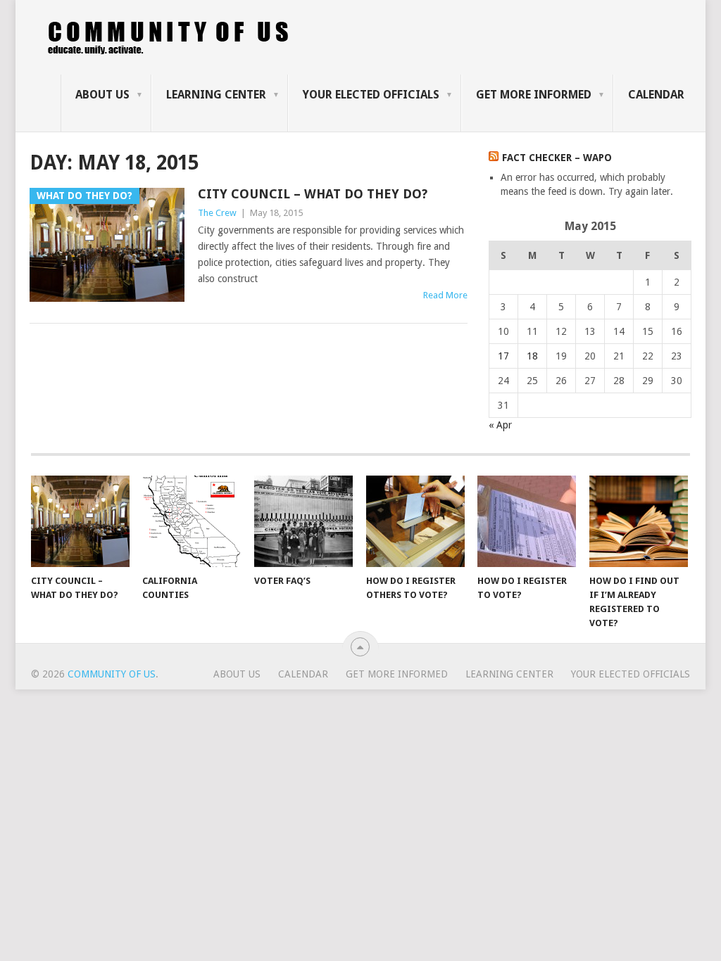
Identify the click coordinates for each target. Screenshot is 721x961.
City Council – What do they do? (312, 193)
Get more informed (533, 94)
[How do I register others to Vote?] (415, 521)
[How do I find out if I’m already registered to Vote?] (638, 521)
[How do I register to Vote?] (526, 521)
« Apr (500, 425)
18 (532, 356)
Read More (445, 295)
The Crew (217, 213)
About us (102, 94)
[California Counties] (191, 521)
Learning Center (216, 94)
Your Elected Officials (371, 94)
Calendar (656, 94)
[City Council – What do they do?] (80, 521)
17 (503, 356)
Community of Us (112, 674)
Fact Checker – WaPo (557, 157)
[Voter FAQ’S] (303, 521)
